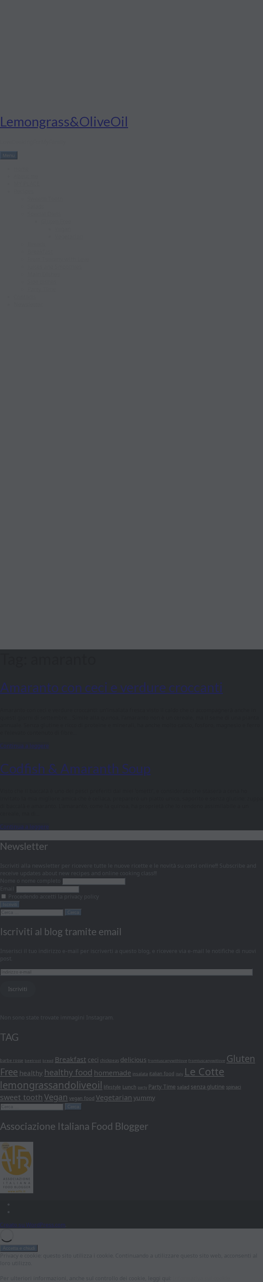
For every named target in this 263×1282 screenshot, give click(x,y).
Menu (9, 155)
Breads (36, 244)
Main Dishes (43, 274)
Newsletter (28, 304)
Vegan (63, 229)
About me (26, 176)
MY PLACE (27, 183)
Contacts (25, 297)
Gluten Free (56, 221)
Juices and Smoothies (54, 266)
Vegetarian (69, 236)
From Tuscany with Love (58, 259)
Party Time (41, 289)
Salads (35, 206)
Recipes (24, 191)
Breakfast (40, 251)
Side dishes (42, 281)
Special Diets (44, 214)
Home (21, 168)
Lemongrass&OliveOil (64, 121)
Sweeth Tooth (45, 199)
